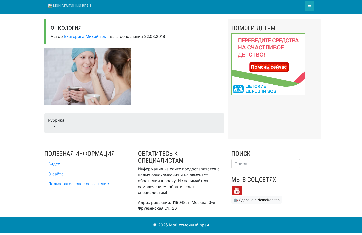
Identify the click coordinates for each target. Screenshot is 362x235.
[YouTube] (236, 190)
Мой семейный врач (71, 6)
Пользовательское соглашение (78, 183)
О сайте (56, 173)
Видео (54, 164)
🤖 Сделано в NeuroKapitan (257, 200)
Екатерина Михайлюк (85, 36)
